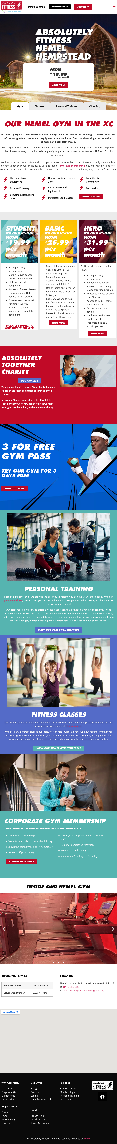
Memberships (67, 1092)
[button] (4, 929)
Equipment (66, 1099)
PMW (87, 1138)
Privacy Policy (38, 1115)
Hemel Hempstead (41, 1099)
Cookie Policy (38, 1119)
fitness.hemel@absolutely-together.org (83, 990)
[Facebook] (102, 1096)
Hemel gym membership (72, 165)
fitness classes (73, 726)
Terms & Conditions (41, 1123)
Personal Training (69, 1095)
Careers (5, 1123)
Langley (35, 1095)
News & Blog (8, 1119)
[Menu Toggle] (114, 7)
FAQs (4, 1115)
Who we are (7, 1088)
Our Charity (7, 1099)
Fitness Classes (68, 1088)
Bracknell (36, 1092)
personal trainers (13, 600)
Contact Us (7, 1112)
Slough (34, 1088)
